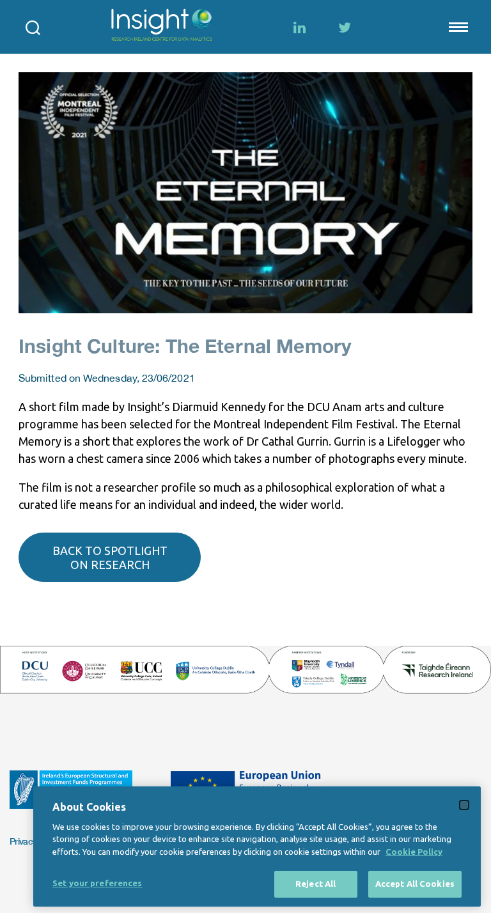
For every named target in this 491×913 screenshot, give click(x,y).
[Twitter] (344, 27)
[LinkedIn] (300, 27)
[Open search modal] (33, 27)
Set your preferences (97, 882)
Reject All (315, 883)
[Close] (464, 805)
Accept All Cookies (415, 883)
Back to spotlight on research (110, 557)
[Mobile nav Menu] (457, 27)
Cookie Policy (414, 851)
